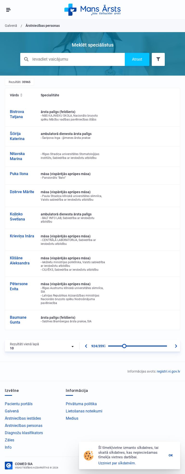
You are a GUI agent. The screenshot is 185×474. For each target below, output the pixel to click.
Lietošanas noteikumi (84, 411)
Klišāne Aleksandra (20, 260)
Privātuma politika (81, 404)
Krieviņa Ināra (22, 236)
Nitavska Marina (17, 156)
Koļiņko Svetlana (17, 216)
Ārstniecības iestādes (23, 418)
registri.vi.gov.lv (168, 371)
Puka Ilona (19, 173)
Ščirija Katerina (17, 136)
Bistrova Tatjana (17, 114)
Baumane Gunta (18, 320)
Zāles (9, 440)
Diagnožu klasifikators (24, 433)
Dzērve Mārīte (22, 192)
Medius (72, 418)
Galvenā (12, 411)
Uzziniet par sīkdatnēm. (117, 463)
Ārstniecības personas (23, 425)
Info (8, 447)
